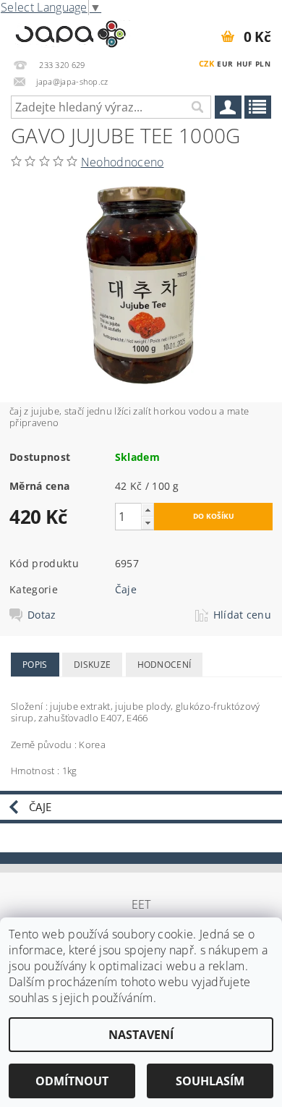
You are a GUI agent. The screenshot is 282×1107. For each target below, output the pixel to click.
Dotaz (41, 615)
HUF (244, 64)
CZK (206, 63)
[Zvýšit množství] (147, 510)
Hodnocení (164, 664)
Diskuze (92, 664)
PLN (262, 64)
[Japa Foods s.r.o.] (70, 32)
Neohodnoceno (122, 162)
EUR (225, 64)
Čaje (126, 589)
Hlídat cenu (242, 615)
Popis (35, 664)
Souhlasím (210, 1081)
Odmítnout (71, 1081)
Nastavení (141, 1035)
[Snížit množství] (147, 523)
